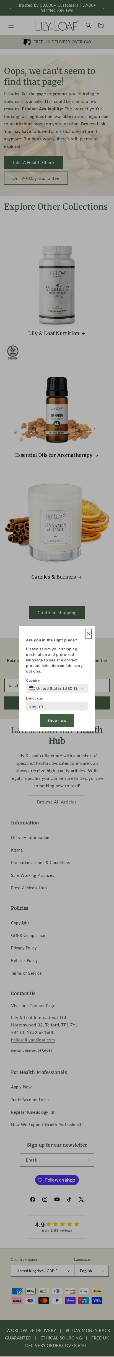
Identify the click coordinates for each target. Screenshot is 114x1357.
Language (34, 698)
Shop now (57, 720)
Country (33, 680)
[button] (88, 633)
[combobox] (53, 688)
